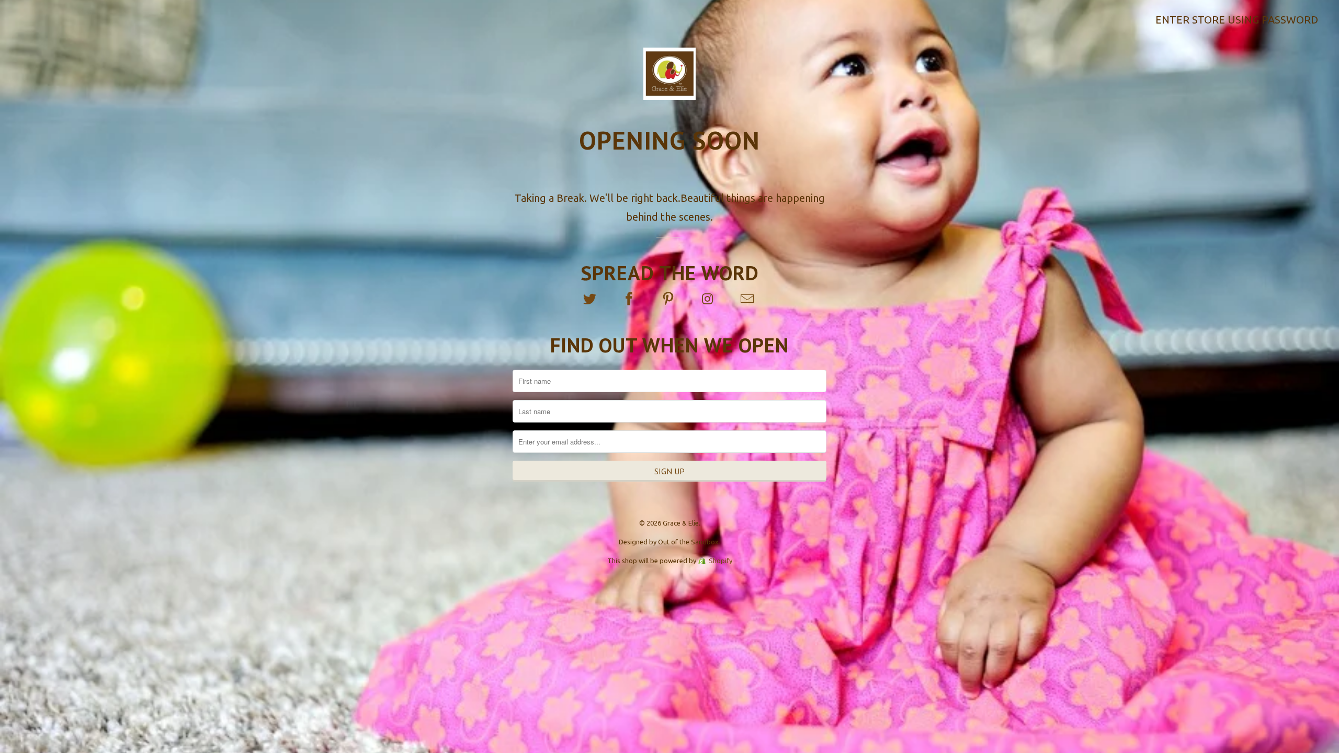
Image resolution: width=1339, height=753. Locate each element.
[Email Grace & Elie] (748, 299)
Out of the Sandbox (688, 541)
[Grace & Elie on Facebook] (630, 299)
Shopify (720, 560)
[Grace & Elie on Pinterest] (669, 299)
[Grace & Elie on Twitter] (590, 299)
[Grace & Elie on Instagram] (709, 299)
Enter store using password (1236, 20)
